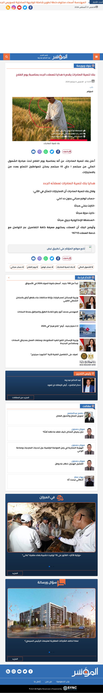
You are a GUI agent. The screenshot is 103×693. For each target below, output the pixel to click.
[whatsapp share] (46, 152)
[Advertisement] (51, 32)
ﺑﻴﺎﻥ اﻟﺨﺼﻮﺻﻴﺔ (62, 681)
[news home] (85, 672)
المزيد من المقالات (20, 397)
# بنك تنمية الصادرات (66, 267)
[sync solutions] (70, 689)
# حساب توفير (47, 267)
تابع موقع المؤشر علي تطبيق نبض (66, 248)
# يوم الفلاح (32, 267)
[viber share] (39, 152)
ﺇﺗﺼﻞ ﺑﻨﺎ (37, 681)
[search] (6, 56)
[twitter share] (52, 152)
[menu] (96, 56)
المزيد (15, 573)
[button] (53, 566)
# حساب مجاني (17, 267)
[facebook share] (58, 152)
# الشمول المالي (85, 267)
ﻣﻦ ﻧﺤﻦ (48, 681)
